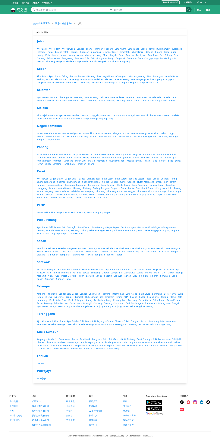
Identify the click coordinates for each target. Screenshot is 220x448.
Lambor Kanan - (158, 185)
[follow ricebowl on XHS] (182, 410)
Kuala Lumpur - (130, 342)
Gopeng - (132, 181)
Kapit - (50, 272)
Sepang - (99, 303)
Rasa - (40, 303)
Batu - (106, 339)
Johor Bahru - (138, 51)
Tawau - (91, 254)
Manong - (78, 188)
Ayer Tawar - (43, 178)
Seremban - (125, 136)
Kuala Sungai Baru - (132, 115)
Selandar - (59, 118)
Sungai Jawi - (44, 233)
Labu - (164, 133)
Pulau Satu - (91, 58)
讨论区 (69, 410)
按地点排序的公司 (40, 406)
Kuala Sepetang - (141, 185)
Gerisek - (75, 51)
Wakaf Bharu (170, 100)
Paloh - (122, 55)
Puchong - (133, 300)
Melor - (52, 100)
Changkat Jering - (169, 178)
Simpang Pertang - (168, 136)
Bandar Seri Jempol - (72, 133)
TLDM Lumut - (63, 194)
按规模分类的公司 (40, 420)
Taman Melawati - (62, 348)
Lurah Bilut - (81, 160)
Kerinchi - (102, 342)
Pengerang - (68, 58)
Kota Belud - (107, 248)
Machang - (42, 100)
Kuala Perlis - (72, 212)
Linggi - (172, 133)
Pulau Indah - (160, 300)
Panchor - (131, 55)
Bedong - (92, 76)
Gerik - (123, 181)
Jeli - (102, 97)
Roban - (82, 275)
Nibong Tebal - (88, 230)
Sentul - (102, 345)
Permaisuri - (152, 324)
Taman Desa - (45, 348)
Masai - (89, 55)
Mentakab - (103, 160)
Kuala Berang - (87, 324)
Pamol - (115, 251)
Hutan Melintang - (146, 181)
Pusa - (58, 275)
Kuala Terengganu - (119, 324)
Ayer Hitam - (55, 48)
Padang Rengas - (102, 188)
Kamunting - (94, 185)
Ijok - (102, 296)
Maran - (92, 160)
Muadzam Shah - (117, 160)
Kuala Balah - (157, 97)
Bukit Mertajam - (129, 227)
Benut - (152, 48)
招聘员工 (93, 401)
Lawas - (87, 272)
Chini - (70, 157)
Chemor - (62, 181)
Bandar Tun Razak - (82, 339)
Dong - (87, 157)
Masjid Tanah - (164, 115)
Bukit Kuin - (170, 154)
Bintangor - (116, 269)
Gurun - (133, 76)
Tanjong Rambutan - (127, 194)
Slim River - (154, 191)
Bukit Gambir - (164, 48)
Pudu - (59, 345)
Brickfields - (115, 339)
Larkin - (64, 55)
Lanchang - (69, 160)
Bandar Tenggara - (105, 48)
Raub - (155, 160)
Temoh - (54, 197)
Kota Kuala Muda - (56, 79)
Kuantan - (58, 160)
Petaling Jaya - (120, 300)
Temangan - (148, 100)
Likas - (70, 251)
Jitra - (150, 76)
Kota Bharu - (143, 97)
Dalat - (134, 269)
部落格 (69, 415)
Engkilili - (158, 269)
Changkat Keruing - (47, 181)
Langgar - (169, 79)
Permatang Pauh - (135, 230)
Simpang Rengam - (56, 61)
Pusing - (178, 188)
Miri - (164, 272)
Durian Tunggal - (91, 115)
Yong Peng (125, 61)
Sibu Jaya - (144, 275)
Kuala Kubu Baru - (58, 300)
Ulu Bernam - (90, 197)
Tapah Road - (171, 194)
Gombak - (80, 296)
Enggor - (115, 181)
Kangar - (60, 212)
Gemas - (99, 133)
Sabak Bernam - (62, 303)
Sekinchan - (76, 303)
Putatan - (146, 251)
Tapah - (161, 194)
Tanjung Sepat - (121, 306)
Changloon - (122, 76)
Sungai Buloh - (73, 306)
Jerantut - (128, 157)
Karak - (137, 157)
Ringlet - (163, 160)
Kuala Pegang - (139, 79)
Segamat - (121, 58)
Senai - (141, 58)
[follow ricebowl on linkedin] (201, 402)
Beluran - (52, 248)
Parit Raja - (154, 55)
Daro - (141, 269)
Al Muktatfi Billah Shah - (54, 321)
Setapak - (122, 345)
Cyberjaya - (60, 296)
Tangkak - (103, 61)
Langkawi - (42, 82)
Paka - (142, 324)
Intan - (160, 181)
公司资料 (36, 401)
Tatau (68, 278)
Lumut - (53, 188)
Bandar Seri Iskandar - (90, 178)
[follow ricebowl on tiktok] (208, 402)
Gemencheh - (111, 133)
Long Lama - (117, 272)
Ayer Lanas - (43, 97)
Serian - (129, 275)
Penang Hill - (112, 230)
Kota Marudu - (158, 248)
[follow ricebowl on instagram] (195, 402)
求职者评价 (14, 420)
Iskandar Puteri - (111, 51)
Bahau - (41, 133)
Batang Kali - (119, 293)
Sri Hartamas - (149, 345)
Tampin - (41, 139)
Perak (41, 171)
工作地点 (13, 406)
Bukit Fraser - (146, 154)
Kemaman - (171, 321)
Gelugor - (157, 227)
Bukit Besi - (85, 321)
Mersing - (98, 55)
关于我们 (127, 406)
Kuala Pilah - (154, 133)
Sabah (41, 241)
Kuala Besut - (102, 324)
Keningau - (95, 248)
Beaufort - (42, 248)
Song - (175, 275)
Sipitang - (42, 254)
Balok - (40, 154)
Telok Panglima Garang (141, 306)
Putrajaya (44, 371)
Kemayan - (146, 157)
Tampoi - (93, 61)
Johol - (121, 133)
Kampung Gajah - (56, 185)
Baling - (66, 76)
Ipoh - (167, 181)
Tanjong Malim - (88, 194)
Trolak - (63, 197)
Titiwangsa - (100, 348)
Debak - (149, 269)
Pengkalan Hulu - (165, 188)
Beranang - (158, 293)
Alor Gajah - (43, 115)
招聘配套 (93, 406)
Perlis (41, 205)
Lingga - (106, 272)
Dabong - (80, 97)
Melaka (42, 108)
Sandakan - (165, 251)
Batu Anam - (121, 48)
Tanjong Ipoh (53, 139)
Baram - (62, 269)
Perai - (122, 230)
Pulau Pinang (47, 220)
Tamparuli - (66, 254)
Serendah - (120, 303)
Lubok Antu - (130, 272)
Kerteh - (52, 324)
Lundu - (141, 272)
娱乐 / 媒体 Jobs (63, 23)
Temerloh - (82, 163)
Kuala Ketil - (108, 79)
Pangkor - (116, 188)
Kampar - (42, 185)
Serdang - (110, 82)
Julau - (166, 269)
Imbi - (84, 342)
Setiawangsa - (134, 345)
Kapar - (143, 296)
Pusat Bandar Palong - (78, 136)
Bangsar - (97, 339)
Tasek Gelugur (76, 233)
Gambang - (96, 157)
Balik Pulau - (55, 227)
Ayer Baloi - (43, 48)
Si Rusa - (136, 136)
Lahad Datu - (60, 251)
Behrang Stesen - (138, 178)
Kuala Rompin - (45, 160)
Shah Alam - (151, 303)
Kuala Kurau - (124, 185)
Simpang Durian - (150, 136)
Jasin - (103, 115)
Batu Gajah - (108, 178)
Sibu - (136, 275)
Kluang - (159, 51)
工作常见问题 (15, 415)
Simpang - (101, 191)
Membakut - (79, 251)
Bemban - (77, 115)
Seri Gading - (166, 58)
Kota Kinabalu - (122, 248)
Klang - (174, 296)
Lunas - (52, 82)
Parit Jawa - (142, 55)
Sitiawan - (142, 191)
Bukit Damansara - (162, 339)
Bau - (69, 269)
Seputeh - (112, 345)
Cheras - (49, 296)
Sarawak (43, 262)
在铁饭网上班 (129, 415)
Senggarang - (152, 58)
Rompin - (114, 136)
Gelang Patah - (62, 51)
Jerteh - (145, 321)
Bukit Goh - (158, 154)
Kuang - (90, 300)
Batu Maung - (99, 227)
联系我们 (127, 410)
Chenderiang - (74, 181)
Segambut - (69, 345)
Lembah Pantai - (161, 342)
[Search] (189, 9)
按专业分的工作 (41, 23)
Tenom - (111, 254)
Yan (156, 82)
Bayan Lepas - (113, 227)
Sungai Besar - (57, 306)
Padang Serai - (73, 82)
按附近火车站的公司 (41, 425)
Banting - (107, 293)
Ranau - (155, 251)
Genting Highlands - (112, 157)
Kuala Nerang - (123, 79)
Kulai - (48, 55)
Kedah (41, 69)
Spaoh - (41, 278)
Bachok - (54, 97)
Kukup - (41, 55)
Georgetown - (169, 227)
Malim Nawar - (65, 188)
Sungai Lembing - (54, 163)
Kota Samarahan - (63, 272)
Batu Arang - (132, 293)
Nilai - (49, 136)
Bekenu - (77, 269)
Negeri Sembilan (49, 126)
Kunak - (49, 251)
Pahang (42, 147)
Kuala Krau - (158, 157)
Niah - (51, 275)
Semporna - (177, 251)
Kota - (128, 133)
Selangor (43, 286)
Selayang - (92, 345)
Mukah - (171, 272)
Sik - (118, 82)
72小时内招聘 (95, 410)
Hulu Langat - (92, 296)
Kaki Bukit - (50, 212)
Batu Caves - (145, 293)
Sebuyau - (119, 275)
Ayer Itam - (43, 227)
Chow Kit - (51, 342)
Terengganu (46, 314)
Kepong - (92, 342)
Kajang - (134, 296)
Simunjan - (166, 275)
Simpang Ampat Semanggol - (122, 191)
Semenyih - (88, 303)
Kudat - (41, 251)
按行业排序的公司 (40, 410)
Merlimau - (48, 118)
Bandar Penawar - (86, 48)
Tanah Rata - (70, 163)
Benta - (112, 154)
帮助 (125, 401)
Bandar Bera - (51, 154)
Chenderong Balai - (92, 181)
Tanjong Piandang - (107, 194)
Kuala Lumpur (47, 332)
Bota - (150, 178)
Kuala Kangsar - (109, 185)
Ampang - (42, 293)
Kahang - (150, 51)
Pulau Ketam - (174, 300)
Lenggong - (43, 188)
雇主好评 (93, 425)
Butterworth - (145, 227)
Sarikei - (100, 275)
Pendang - (86, 82)
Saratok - (91, 275)
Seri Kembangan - (135, 303)
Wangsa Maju (113, 348)
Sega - (171, 160)
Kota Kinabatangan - (140, 248)
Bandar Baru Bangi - (69, 293)
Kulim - (151, 79)
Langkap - (171, 185)
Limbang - (96, 272)
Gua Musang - (92, 97)
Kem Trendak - (114, 115)
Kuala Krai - (170, 97)
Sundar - (61, 278)
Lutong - (149, 272)
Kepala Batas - (172, 76)
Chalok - (119, 321)
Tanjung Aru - (79, 254)
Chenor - (62, 157)
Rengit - (112, 58)
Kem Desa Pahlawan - (116, 97)
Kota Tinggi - (170, 51)
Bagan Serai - (72, 178)
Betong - (105, 269)
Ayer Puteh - (73, 321)
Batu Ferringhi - (70, 227)
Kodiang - (42, 79)
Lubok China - (149, 115)
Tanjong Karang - (104, 306)
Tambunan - (53, 254)
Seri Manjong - (88, 191)
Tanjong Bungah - (60, 233)
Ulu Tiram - (114, 61)
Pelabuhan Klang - (103, 300)
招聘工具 (93, 415)
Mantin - (41, 136)
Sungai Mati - (82, 61)
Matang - (88, 188)
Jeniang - (142, 76)
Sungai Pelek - (88, 306)
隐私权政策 (128, 420)
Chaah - (42, 51)
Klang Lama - (115, 342)
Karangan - (159, 76)
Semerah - (132, 58)
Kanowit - (42, 272)
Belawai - (95, 269)
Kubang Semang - (71, 230)
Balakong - (53, 293)
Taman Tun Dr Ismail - (82, 348)
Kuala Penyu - (173, 248)
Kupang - (159, 79)
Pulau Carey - (146, 300)
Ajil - (39, 321)
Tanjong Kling (106, 118)
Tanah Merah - (134, 100)
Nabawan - (105, 251)
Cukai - (127, 321)
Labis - (56, 55)
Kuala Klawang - (139, 133)
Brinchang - (132, 154)
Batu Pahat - (134, 48)
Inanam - (84, 248)
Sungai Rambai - (73, 118)
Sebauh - (109, 275)
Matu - (157, 272)
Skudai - (70, 61)
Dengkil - (70, 296)
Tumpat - (159, 100)
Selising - (122, 100)
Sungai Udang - (90, 118)
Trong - (71, 197)
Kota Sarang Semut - (77, 79)
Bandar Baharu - (78, 76)
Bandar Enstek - (53, 133)
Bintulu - (126, 269)
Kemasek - (42, 324)
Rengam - (102, 58)
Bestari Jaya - (171, 293)
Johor (41, 41)
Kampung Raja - (157, 321)
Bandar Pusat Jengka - (70, 154)
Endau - (51, 51)
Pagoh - (114, 55)
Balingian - (52, 269)
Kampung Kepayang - (76, 185)
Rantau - (94, 136)
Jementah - (126, 51)
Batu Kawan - (85, 227)
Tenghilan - (101, 254)
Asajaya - (42, 269)
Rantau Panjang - (108, 100)
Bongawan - (73, 248)
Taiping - (75, 194)
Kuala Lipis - (171, 157)
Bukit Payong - (98, 321)
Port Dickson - (60, 136)
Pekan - (148, 160)
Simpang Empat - (129, 82)
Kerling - (165, 296)
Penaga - (101, 230)
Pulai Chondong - (90, 100)
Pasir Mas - (62, 100)
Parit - (139, 188)
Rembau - (104, 136)
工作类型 (13, 401)
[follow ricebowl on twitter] (182, 402)
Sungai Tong (164, 324)
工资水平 (70, 420)
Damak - (78, 157)
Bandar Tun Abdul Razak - (95, 154)
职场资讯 (70, 401)
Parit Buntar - (149, 188)
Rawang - (49, 303)
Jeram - (173, 181)
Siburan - (155, 275)
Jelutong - (42, 230)
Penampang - (134, 251)
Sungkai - (51, 194)
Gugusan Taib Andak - (91, 51)
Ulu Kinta (102, 197)
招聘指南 (93, 420)
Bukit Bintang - (129, 339)
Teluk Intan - (43, 197)
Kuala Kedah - (95, 79)
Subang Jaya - (164, 303)
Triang (91, 163)
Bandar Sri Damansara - (59, 339)
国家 (11, 410)
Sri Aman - (50, 278)
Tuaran (119, 254)
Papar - (123, 251)
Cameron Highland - (47, 157)
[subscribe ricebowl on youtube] (188, 402)
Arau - (40, 212)
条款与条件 (128, 425)
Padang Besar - (86, 212)
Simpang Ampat (102, 212)
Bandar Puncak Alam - (91, 293)
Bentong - (121, 154)
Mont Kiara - (49, 345)
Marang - (134, 324)
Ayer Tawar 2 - (69, 48)
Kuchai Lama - (145, 342)
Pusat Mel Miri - (69, 275)
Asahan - (54, 115)
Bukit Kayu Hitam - (106, 76)
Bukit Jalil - (177, 339)
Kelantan (43, 90)
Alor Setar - (43, 76)
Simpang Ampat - (170, 230)
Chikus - (106, 181)
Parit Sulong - (167, 55)
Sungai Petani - (146, 82)
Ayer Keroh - (65, 115)
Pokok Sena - (98, 82)
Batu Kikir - (89, 133)
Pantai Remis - (128, 188)
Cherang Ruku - (67, 97)
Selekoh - (76, 191)
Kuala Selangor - (77, 300)
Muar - (106, 55)
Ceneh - (110, 321)
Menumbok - (93, 251)
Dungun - (136, 321)
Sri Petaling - (163, 345)
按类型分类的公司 (40, 415)
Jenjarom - (110, 296)
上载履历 (70, 406)
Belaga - (86, 269)
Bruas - (157, 178)
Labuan (42, 356)
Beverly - (62, 248)
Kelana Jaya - (154, 296)
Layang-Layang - (76, 55)
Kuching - (78, 272)
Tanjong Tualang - (147, 194)
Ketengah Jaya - (65, 324)
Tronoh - (79, 197)
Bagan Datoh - (57, 178)
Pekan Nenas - (54, 58)
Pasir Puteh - (74, 100)
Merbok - (61, 82)
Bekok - (144, 48)
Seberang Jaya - (153, 230)
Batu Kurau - (122, 178)
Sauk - (58, 191)
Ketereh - (132, 97)
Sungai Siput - (167, 191)
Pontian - (80, 58)
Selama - (66, 191)
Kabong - (174, 269)
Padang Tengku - (135, 160)
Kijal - (76, 324)
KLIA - (127, 296)
